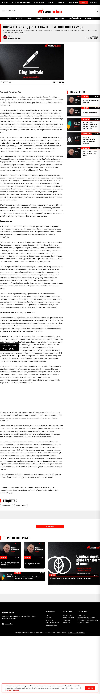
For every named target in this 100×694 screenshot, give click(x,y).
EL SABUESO (51, 2)
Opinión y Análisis (75, 18)
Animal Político (68, 615)
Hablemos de (89, 18)
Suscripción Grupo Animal (86, 618)
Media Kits (8, 624)
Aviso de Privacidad (12, 690)
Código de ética (51, 625)
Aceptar (90, 688)
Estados (19, 18)
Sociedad (29, 18)
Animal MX (66, 623)
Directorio (49, 620)
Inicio (47, 615)
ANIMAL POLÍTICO (39, 2)
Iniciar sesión (93, 2)
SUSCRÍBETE (84, 2)
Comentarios (50, 526)
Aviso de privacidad (52, 623)
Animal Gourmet (68, 618)
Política (9, 18)
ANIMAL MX (61, 2)
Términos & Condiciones (76, 633)
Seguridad (39, 18)
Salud (49, 18)
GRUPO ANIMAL (26, 2)
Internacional (60, 18)
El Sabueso (67, 620)
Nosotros (49, 618)
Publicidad (81, 615)
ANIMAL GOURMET (73, 2)
